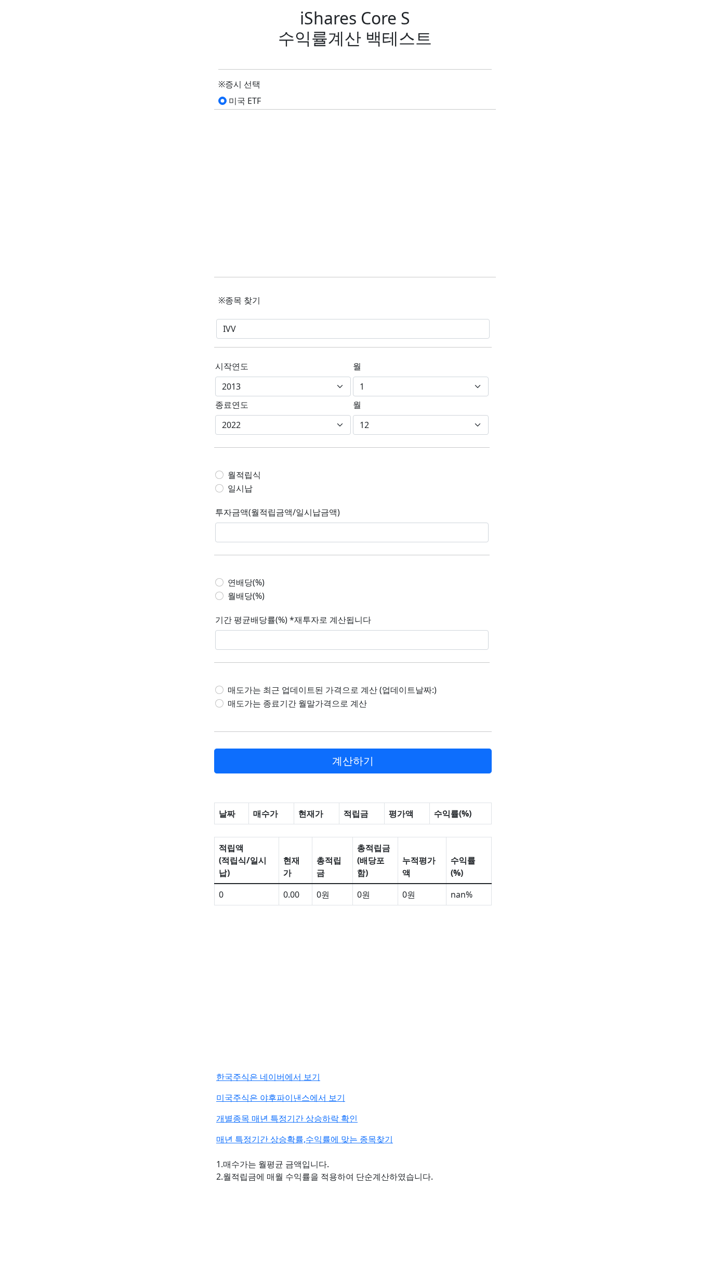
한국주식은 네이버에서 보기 (268, 1077)
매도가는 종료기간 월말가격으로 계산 (297, 703)
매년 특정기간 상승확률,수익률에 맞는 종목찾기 (304, 1139)
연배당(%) (246, 582)
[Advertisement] (355, 194)
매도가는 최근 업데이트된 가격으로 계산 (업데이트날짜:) (332, 690)
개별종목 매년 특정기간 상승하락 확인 (287, 1118)
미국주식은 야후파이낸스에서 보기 (280, 1097)
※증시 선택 (239, 84)
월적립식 (244, 474)
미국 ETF (245, 100)
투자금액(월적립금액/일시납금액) (277, 512)
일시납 (240, 488)
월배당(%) (246, 596)
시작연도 (231, 366)
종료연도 (231, 404)
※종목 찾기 (239, 300)
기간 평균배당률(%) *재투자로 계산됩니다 (293, 619)
